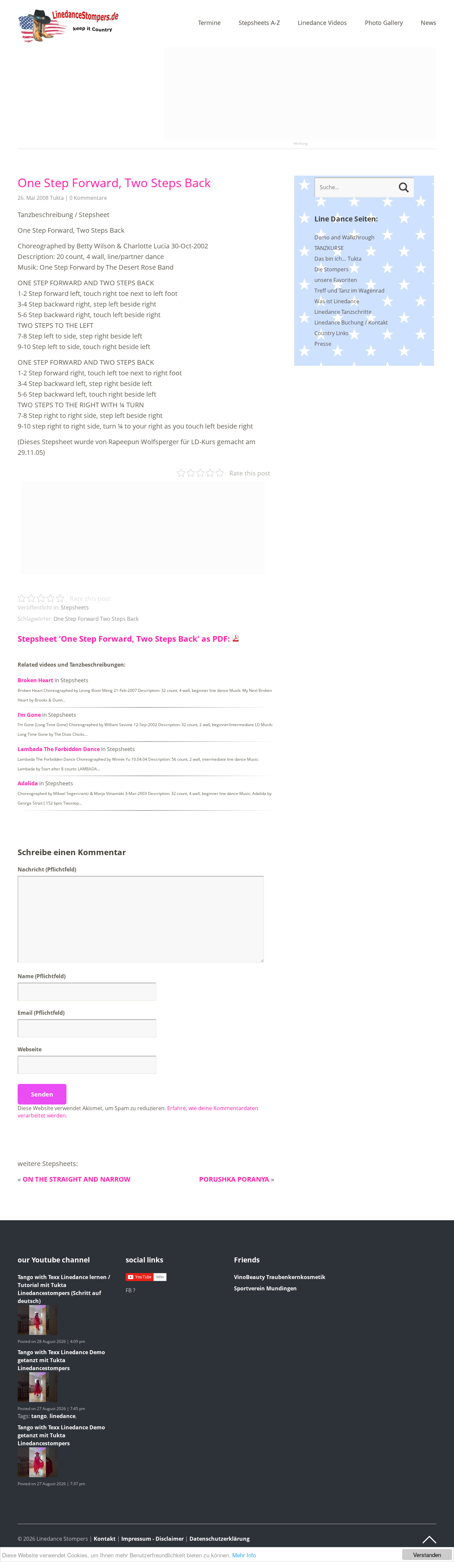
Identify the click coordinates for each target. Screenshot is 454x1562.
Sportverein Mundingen (265, 1288)
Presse (322, 343)
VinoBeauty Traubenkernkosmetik (279, 1277)
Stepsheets (75, 607)
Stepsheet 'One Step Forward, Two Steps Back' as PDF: (125, 638)
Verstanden (427, 1554)
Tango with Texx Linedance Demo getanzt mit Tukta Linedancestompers (61, 1360)
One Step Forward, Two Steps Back (114, 183)
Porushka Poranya (234, 1179)
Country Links (331, 333)
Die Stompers (331, 269)
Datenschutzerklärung (219, 1538)
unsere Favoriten (335, 280)
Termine (209, 23)
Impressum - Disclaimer (152, 1538)
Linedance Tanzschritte (343, 312)
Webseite (30, 1049)
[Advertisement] (300, 93)
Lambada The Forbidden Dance (59, 749)
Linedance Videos (322, 23)
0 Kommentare (88, 197)
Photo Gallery (384, 23)
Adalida (28, 783)
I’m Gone (29, 714)
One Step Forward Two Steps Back (96, 618)
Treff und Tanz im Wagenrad (349, 290)
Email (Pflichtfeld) (41, 1012)
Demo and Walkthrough (344, 237)
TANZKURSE (329, 248)
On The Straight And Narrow (76, 1179)
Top (429, 1540)
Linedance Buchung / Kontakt (351, 322)
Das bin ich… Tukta (338, 258)
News (428, 23)
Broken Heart (35, 680)
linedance (62, 1416)
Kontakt (105, 1538)
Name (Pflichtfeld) (41, 976)
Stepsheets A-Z (259, 23)
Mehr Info (244, 1555)
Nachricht (47, 869)
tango (39, 1416)
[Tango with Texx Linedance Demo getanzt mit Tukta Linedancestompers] (37, 1400)
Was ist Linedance (336, 301)
